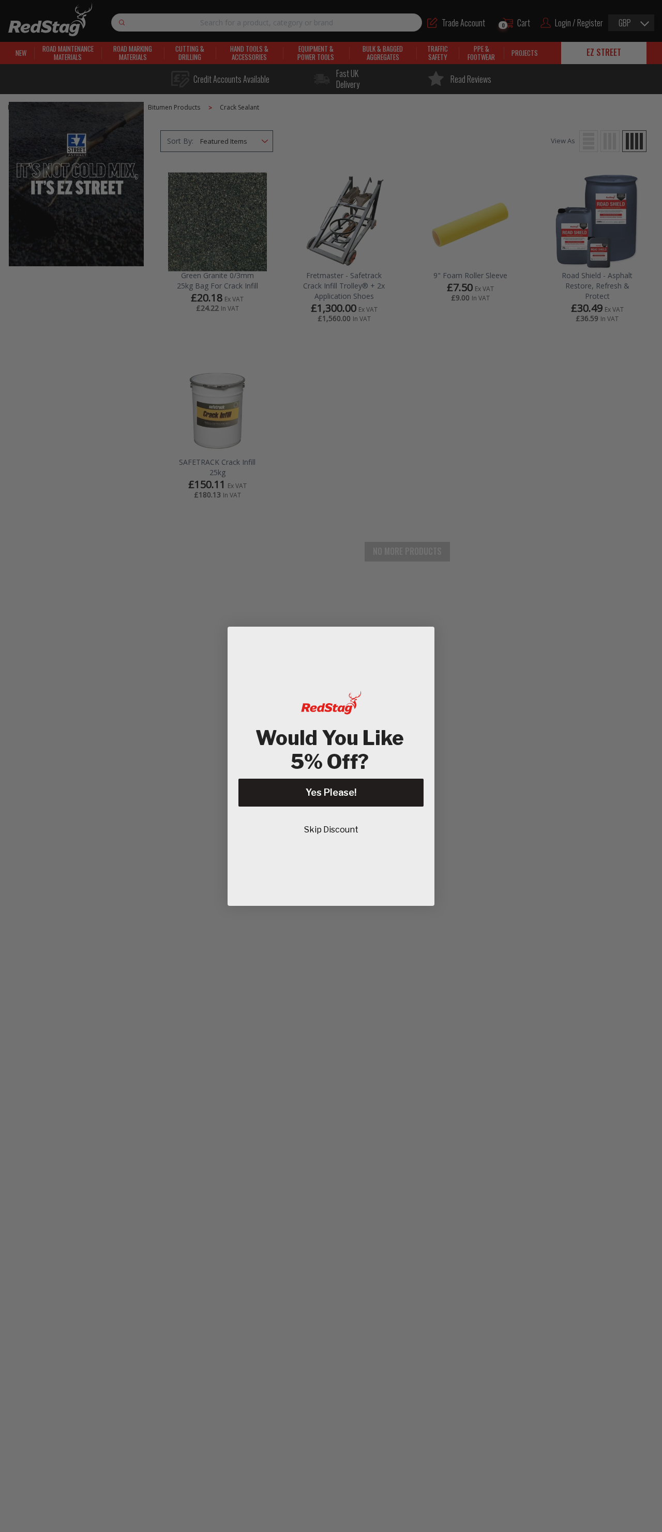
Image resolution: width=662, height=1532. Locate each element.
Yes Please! (331, 792)
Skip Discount (331, 830)
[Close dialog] (421, 640)
